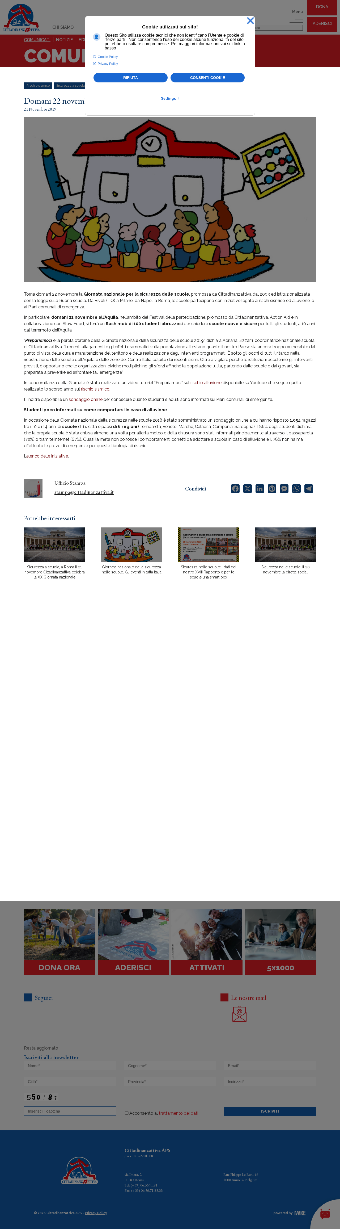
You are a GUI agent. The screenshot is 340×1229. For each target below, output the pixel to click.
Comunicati (37, 39)
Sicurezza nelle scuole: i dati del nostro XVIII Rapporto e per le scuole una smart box (208, 572)
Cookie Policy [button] (108, 57)
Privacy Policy (96, 1213)
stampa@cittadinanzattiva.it (84, 492)
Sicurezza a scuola (70, 85)
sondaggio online (86, 399)
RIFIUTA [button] (130, 77)
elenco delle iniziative (47, 456)
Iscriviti (270, 1111)
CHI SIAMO (63, 27)
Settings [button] (170, 98)
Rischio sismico (38, 85)
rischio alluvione (206, 382)
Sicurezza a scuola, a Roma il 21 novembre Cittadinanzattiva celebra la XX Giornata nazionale (54, 572)
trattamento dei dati (178, 1113)
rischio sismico (95, 389)
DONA (322, 6)
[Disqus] (170, 676)
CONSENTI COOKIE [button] (207, 77)
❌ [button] (250, 21)
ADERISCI (322, 23)
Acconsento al (163, 1113)
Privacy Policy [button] (108, 64)
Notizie (64, 39)
